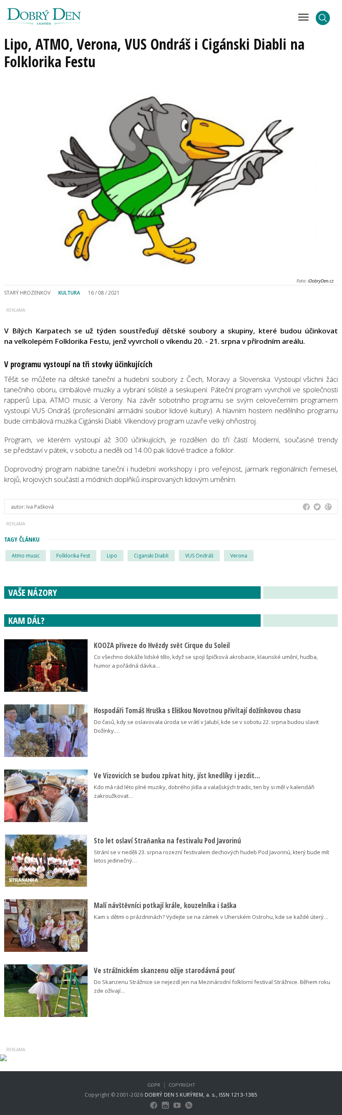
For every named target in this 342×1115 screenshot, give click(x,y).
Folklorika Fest (73, 555)
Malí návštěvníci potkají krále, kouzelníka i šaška (165, 905)
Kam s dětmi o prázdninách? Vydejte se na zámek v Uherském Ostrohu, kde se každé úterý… (211, 917)
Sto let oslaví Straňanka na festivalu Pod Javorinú (167, 840)
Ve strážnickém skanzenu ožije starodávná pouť (164, 970)
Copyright (181, 1085)
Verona (238, 555)
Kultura (69, 292)
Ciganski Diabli (151, 555)
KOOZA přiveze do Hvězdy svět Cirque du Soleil (162, 645)
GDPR (153, 1085)
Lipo (112, 555)
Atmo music (26, 555)
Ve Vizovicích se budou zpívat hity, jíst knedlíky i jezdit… (177, 775)
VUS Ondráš (199, 555)
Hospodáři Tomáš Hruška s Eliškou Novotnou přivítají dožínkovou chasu (197, 710)
